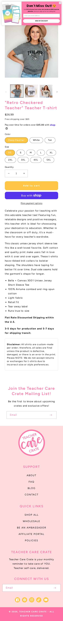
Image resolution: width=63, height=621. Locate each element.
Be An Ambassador (31, 527)
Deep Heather (16, 140)
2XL (10, 159)
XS (9, 152)
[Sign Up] (50, 415)
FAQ (31, 481)
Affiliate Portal (31, 534)
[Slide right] (57, 91)
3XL (23, 159)
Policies (31, 540)
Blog (31, 488)
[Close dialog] (60, 3)
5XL (49, 159)
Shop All (32, 514)
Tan (50, 140)
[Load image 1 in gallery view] (16, 91)
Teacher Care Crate (33, 611)
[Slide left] (6, 91)
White (36, 140)
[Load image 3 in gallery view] (46, 91)
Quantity (9, 167)
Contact (31, 494)
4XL (36, 159)
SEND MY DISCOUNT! (41, 21)
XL (51, 152)
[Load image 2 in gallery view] (31, 91)
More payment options (31, 203)
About (31, 475)
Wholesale (31, 521)
